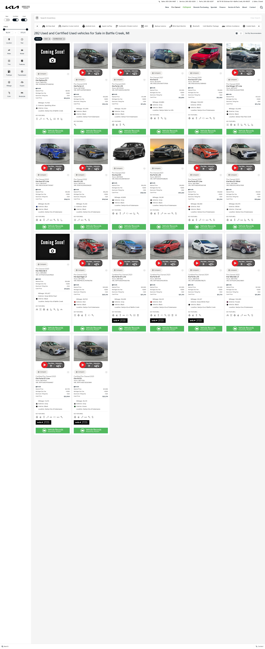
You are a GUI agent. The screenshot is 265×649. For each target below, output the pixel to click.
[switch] (7, 18)
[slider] (4, 29)
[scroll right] (259, 26)
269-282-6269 (190, 1)
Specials (214, 7)
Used (24, 16)
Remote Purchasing (201, 7)
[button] (261, 7)
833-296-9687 (171, 1)
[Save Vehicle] (68, 74)
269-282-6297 (209, 1)
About (244, 7)
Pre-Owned (175, 7)
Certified (15, 16)
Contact (253, 7)
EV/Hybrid (187, 7)
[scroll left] (37, 26)
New (167, 7)
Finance (222, 7)
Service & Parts (234, 7)
